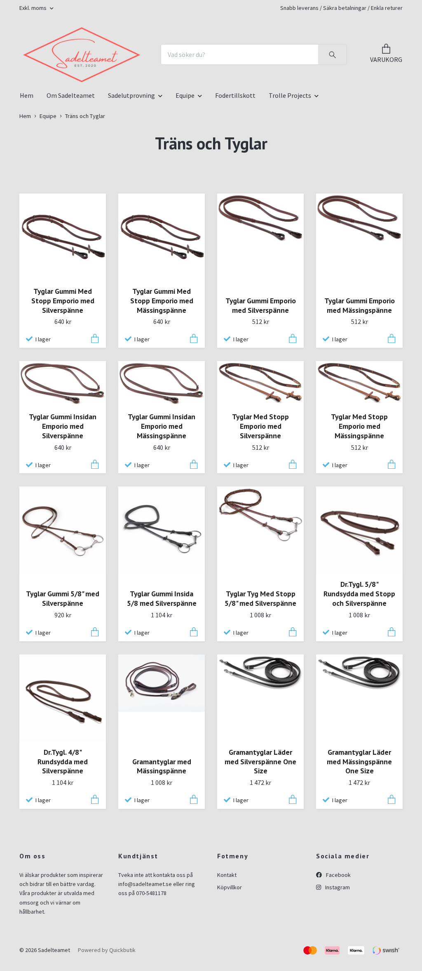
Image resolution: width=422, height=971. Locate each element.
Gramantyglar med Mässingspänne (161, 856)
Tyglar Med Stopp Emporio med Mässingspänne (359, 516)
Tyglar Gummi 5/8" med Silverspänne (62, 688)
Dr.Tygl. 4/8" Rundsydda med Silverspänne (63, 851)
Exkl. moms (33, 8)
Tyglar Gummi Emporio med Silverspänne (260, 395)
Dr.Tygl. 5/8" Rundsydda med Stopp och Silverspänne (359, 684)
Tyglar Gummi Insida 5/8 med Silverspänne (162, 688)
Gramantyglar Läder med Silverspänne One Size (260, 851)
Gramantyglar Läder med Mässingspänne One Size (359, 851)
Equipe (185, 185)
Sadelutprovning (131, 185)
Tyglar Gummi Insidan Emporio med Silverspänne (62, 516)
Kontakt (227, 965)
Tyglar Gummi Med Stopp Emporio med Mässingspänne (161, 390)
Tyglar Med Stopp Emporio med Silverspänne (260, 516)
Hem (26, 185)
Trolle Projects (290, 185)
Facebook (338, 965)
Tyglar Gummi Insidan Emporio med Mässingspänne (161, 516)
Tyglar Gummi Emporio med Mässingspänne (359, 395)
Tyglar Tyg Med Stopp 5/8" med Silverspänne (260, 688)
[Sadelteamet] (159, 89)
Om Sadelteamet (71, 185)
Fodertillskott (235, 185)
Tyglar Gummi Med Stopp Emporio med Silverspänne (62, 390)
